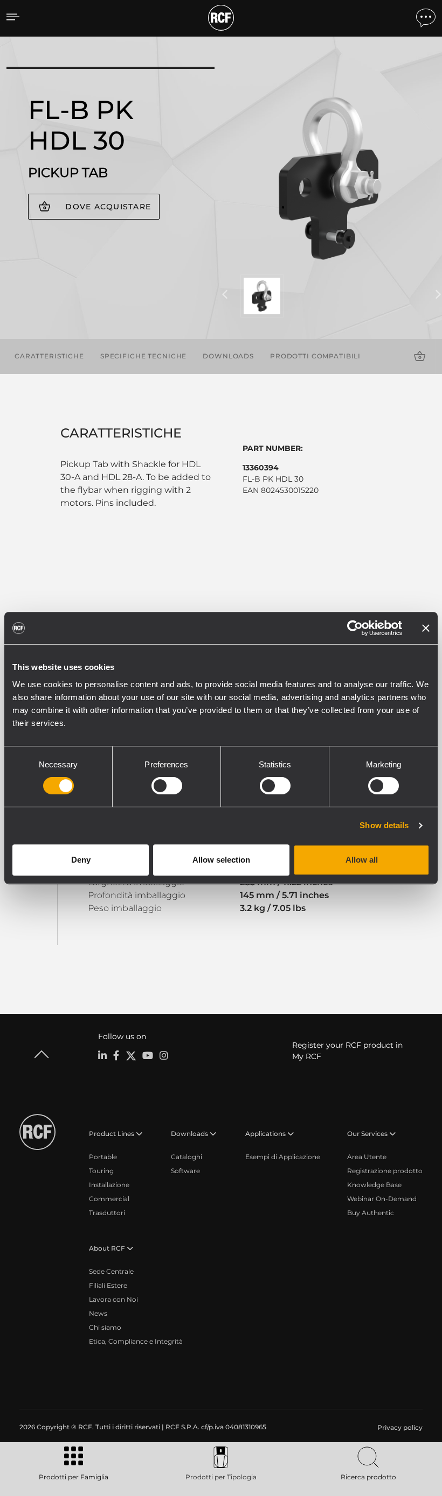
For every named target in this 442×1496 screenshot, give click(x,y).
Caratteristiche (49, 356)
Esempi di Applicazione (282, 1157)
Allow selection (221, 859)
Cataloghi (186, 1157)
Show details (384, 825)
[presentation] (224, 295)
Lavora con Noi (113, 1299)
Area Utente (366, 1157)
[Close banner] (426, 628)
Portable (103, 1157)
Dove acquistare (108, 206)
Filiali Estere (108, 1285)
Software (185, 1171)
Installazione (109, 1185)
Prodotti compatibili (315, 356)
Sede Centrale (111, 1271)
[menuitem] (399, 1427)
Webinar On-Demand (382, 1199)
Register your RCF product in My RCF (347, 1050)
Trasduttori (107, 1213)
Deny (81, 859)
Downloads (228, 356)
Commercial (109, 1199)
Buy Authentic (370, 1213)
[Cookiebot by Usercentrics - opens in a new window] (355, 628)
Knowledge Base (374, 1185)
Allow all (362, 859)
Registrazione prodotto (385, 1171)
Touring (101, 1171)
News (98, 1313)
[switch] (166, 785)
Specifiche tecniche (143, 356)
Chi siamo (105, 1327)
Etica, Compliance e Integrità (136, 1341)
